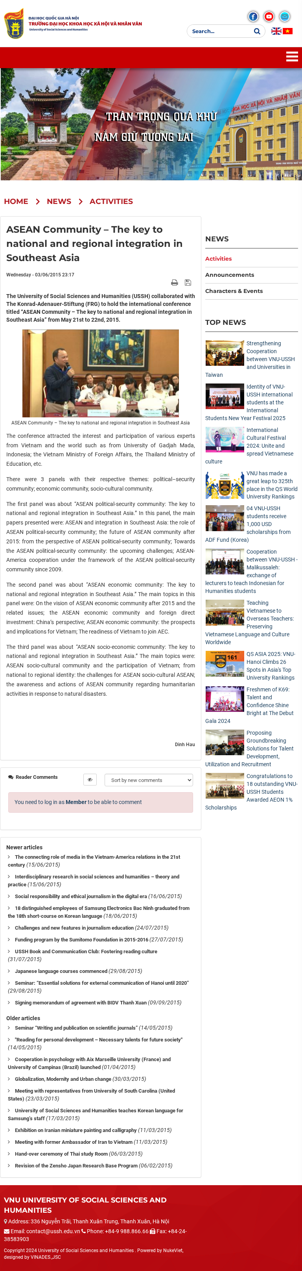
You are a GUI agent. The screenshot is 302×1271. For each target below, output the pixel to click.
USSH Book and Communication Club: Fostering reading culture (86, 951)
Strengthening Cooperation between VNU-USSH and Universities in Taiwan (250, 359)
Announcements (229, 274)
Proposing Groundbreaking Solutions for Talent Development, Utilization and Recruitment (249, 748)
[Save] (189, 282)
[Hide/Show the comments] (90, 780)
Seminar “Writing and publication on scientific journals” (76, 1028)
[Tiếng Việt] (288, 31)
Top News (225, 322)
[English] (276, 31)
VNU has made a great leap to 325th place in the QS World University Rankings (272, 485)
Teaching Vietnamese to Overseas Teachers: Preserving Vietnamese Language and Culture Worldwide (249, 622)
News (216, 238)
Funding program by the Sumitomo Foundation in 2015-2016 (81, 940)
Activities (218, 258)
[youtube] (269, 16)
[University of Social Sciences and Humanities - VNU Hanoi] (14, 23)
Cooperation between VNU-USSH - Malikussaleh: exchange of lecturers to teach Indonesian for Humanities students (251, 571)
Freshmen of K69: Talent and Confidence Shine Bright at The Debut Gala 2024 (249, 705)
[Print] (175, 282)
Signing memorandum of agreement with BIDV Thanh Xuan (81, 1003)
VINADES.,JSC (46, 1257)
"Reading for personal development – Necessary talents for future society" (98, 1040)
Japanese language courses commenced (61, 971)
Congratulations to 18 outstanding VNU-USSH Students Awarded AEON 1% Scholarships (251, 792)
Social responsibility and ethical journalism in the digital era (81, 896)
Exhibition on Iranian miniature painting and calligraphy (76, 1130)
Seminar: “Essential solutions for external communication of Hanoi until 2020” (102, 983)
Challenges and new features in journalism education (74, 928)
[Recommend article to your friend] (165, 282)
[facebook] (253, 16)
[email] (285, 16)
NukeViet (172, 1250)
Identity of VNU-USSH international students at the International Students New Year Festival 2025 (249, 402)
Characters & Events (234, 291)
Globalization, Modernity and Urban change (63, 1079)
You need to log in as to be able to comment (78, 802)
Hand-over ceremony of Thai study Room (61, 1154)
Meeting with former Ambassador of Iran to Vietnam (74, 1142)
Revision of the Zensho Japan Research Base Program (76, 1166)
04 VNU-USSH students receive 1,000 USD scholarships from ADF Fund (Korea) (248, 524)
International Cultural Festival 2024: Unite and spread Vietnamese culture (249, 446)
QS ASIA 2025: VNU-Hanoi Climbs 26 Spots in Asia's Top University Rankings (271, 666)
